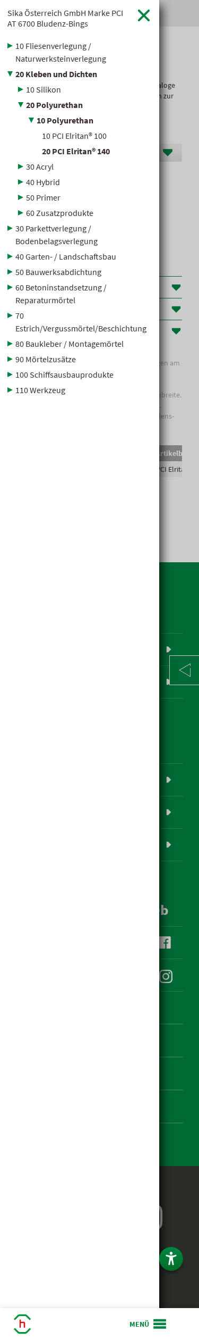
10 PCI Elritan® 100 (74, 135)
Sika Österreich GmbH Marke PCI (65, 18)
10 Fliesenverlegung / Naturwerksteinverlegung (60, 52)
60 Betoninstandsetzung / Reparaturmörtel (61, 293)
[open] (148, 1324)
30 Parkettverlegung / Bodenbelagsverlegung (56, 234)
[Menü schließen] (144, 15)
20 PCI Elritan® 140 (76, 151)
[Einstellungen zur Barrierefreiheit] (171, 1259)
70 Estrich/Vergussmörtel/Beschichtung (80, 322)
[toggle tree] (79, 45)
